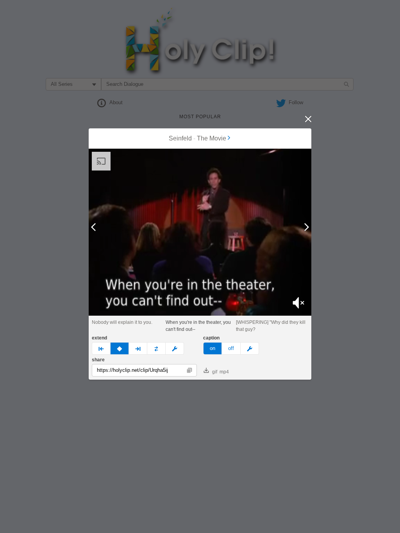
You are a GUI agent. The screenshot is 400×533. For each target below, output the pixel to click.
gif (214, 372)
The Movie (211, 138)
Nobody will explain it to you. (122, 322)
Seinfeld (180, 138)
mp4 (224, 372)
